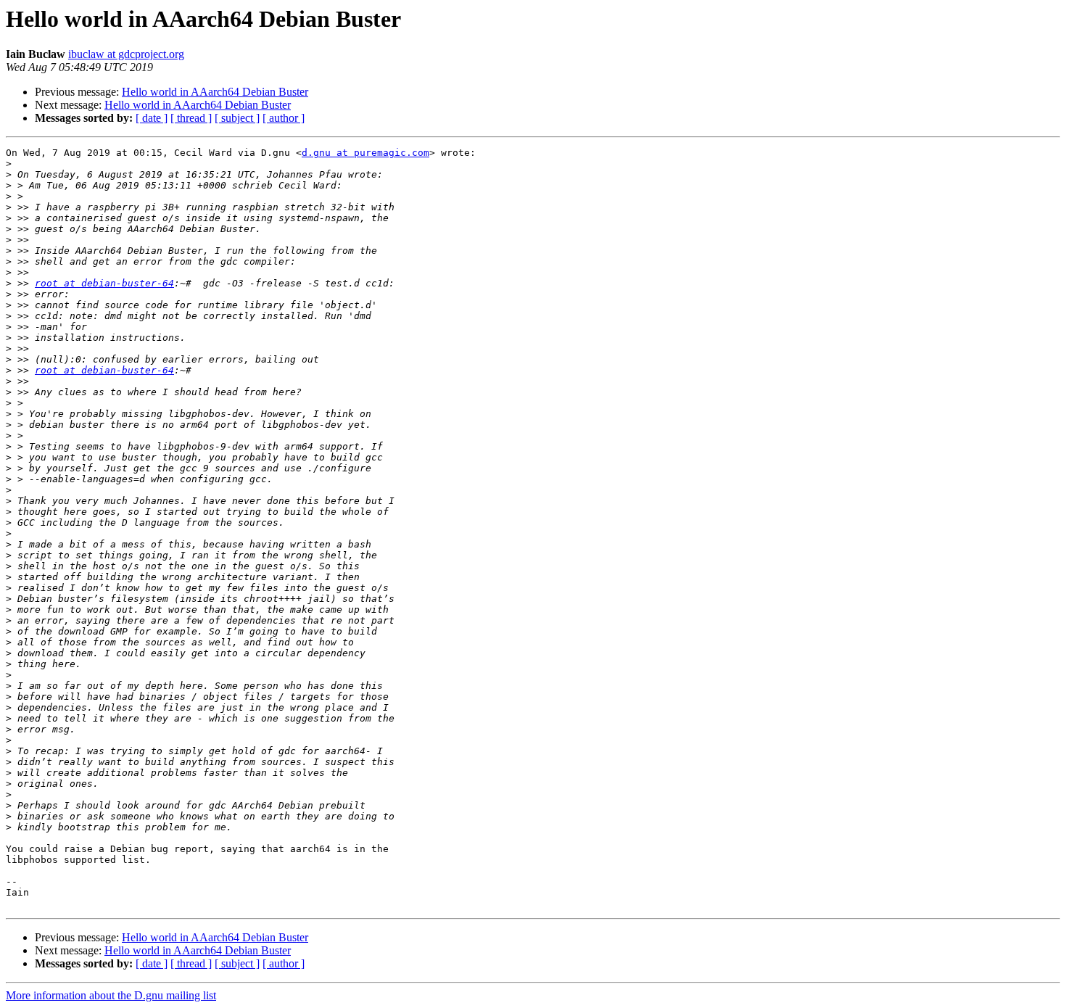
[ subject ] (237, 118)
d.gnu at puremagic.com (365, 152)
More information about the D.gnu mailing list (111, 995)
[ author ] (284, 118)
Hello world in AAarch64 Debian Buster (215, 92)
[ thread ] (191, 118)
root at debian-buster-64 (104, 283)
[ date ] (152, 118)
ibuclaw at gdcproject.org (126, 54)
